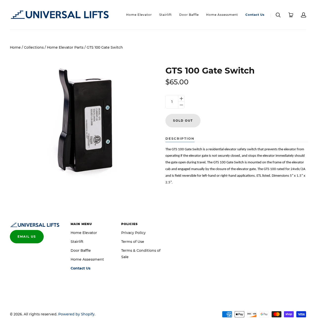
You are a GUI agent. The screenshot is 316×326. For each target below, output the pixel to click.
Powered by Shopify (76, 314)
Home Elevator (139, 15)
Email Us (27, 236)
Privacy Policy (133, 232)
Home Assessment (222, 15)
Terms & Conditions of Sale (140, 253)
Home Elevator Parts (65, 47)
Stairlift (165, 15)
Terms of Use (132, 241)
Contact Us (254, 15)
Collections (34, 47)
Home (15, 47)
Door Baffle (189, 15)
